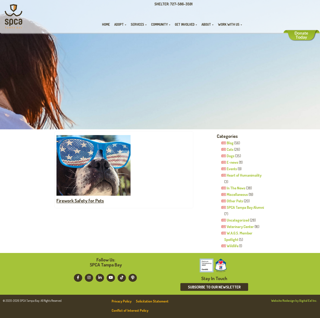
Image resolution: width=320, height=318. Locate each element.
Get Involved (185, 24)
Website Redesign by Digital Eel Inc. (294, 300)
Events (232, 168)
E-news (232, 162)
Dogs (230, 155)
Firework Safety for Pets (80, 200)
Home (106, 24)
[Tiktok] (122, 277)
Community (160, 24)
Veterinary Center (240, 226)
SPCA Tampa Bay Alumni (245, 207)
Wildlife (233, 245)
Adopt (119, 24)
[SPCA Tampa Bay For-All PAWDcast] (133, 277)
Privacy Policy (121, 301)
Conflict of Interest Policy (130, 310)
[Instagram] (89, 277)
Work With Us (229, 24)
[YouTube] (111, 277)
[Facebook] (78, 277)
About (206, 24)
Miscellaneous (237, 194)
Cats (230, 149)
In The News (236, 188)
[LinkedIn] (100, 277)
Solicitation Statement (152, 301)
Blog (230, 142)
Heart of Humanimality (244, 175)
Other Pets (235, 200)
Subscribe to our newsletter (214, 287)
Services (138, 24)
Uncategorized (238, 220)
